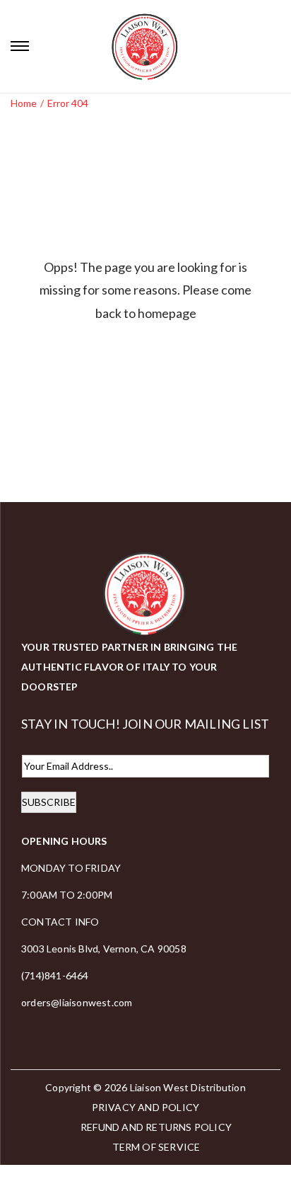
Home (24, 103)
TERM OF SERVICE (156, 1147)
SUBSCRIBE (49, 802)
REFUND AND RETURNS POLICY (156, 1127)
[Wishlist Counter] (276, 46)
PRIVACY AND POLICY (146, 1107)
